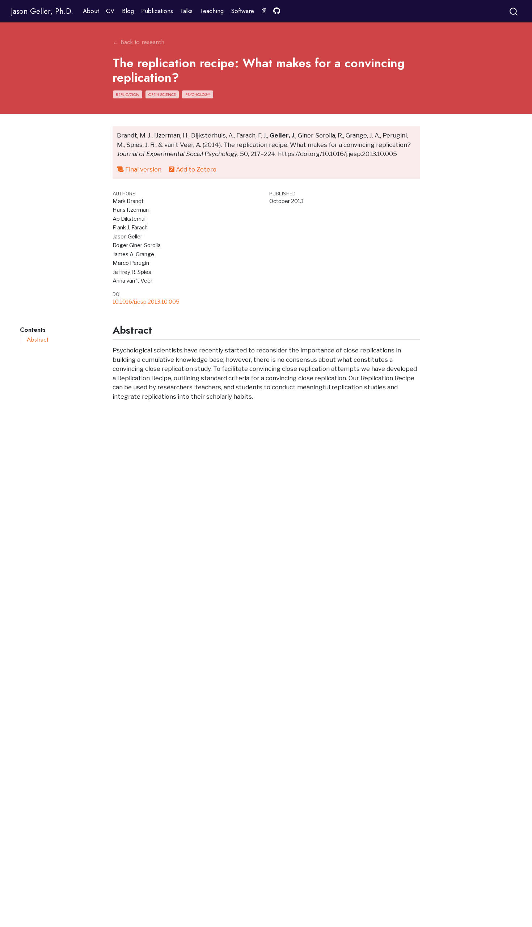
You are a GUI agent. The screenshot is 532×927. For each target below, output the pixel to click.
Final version (142, 169)
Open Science (162, 94)
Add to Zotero (195, 169)
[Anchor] (159, 329)
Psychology (197, 94)
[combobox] (514, 11)
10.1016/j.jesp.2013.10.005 (146, 301)
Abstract (37, 339)
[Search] (513, 11)
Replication (127, 94)
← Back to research (138, 42)
